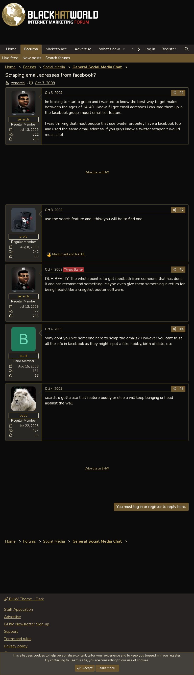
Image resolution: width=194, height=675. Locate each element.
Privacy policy (16, 646)
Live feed (10, 57)
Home (11, 49)
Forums (31, 49)
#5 (182, 388)
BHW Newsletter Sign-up (26, 624)
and (68, 254)
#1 (182, 93)
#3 (182, 269)
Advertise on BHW (97, 172)
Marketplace (56, 49)
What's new (109, 49)
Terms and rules (17, 638)
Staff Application (18, 609)
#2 (182, 210)
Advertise (83, 49)
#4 (182, 329)
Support (11, 631)
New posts (31, 57)
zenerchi (18, 83)
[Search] (186, 49)
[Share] (174, 93)
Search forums (57, 57)
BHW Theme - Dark (26, 599)
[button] (124, 49)
